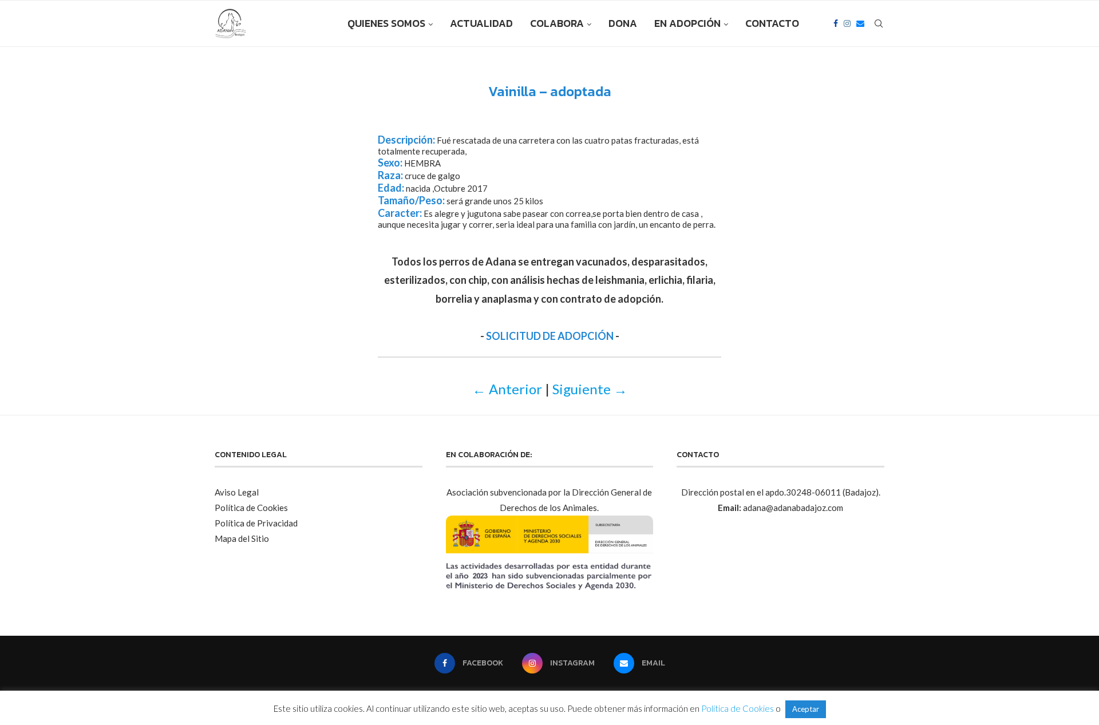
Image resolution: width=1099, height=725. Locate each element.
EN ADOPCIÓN (687, 23)
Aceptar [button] (805, 709)
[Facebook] (835, 23)
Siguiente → (589, 389)
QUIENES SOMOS (386, 23)
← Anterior (507, 389)
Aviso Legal (237, 492)
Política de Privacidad (256, 523)
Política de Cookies (251, 507)
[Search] (878, 23)
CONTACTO (772, 23)
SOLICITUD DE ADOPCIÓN (550, 336)
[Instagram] (847, 23)
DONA (622, 23)
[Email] (860, 23)
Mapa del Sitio (242, 538)
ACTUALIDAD (481, 23)
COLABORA (557, 23)
